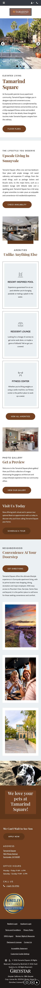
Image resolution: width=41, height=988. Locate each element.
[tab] (17, 66)
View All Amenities (20, 416)
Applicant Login (26, 924)
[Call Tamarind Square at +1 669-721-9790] (37, 3)
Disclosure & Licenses (14, 942)
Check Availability (17, 205)
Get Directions (15, 569)
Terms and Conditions (13, 930)
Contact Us (28, 942)
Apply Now (16, 836)
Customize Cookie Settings (20, 954)
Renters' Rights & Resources (25, 936)
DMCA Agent (9, 936)
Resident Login (12, 924)
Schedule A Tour (16, 531)
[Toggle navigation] (4, 3)
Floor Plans (14, 129)
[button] (32, 3)
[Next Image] (38, 43)
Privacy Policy (29, 930)
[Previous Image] (2, 43)
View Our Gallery (17, 490)
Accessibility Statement (19, 948)
